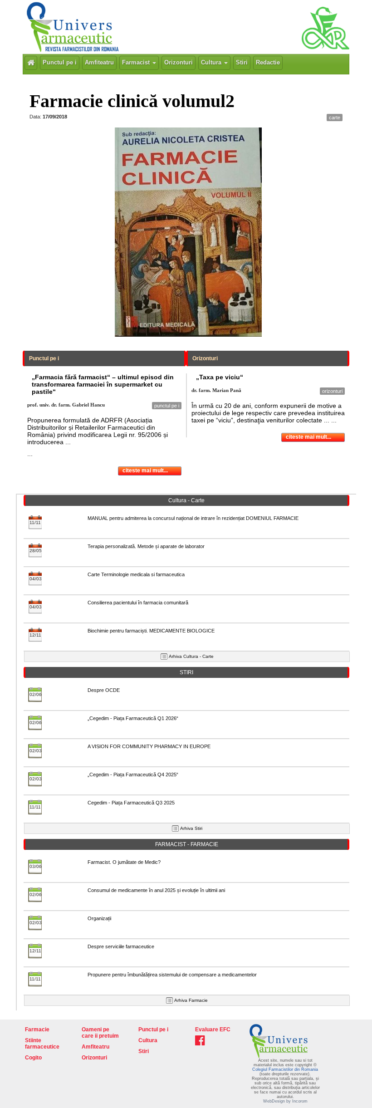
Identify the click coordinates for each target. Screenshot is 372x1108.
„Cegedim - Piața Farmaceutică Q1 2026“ (133, 718)
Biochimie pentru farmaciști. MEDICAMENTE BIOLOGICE (151, 630)
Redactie (268, 62)
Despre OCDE (104, 690)
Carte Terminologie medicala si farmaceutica (136, 574)
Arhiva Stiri (191, 828)
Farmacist (137, 62)
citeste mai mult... (145, 470)
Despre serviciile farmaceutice (121, 946)
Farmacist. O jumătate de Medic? (124, 862)
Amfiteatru (99, 62)
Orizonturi (178, 62)
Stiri (242, 62)
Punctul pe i (60, 62)
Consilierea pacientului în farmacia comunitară (138, 602)
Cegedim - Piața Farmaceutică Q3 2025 (131, 802)
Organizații (99, 918)
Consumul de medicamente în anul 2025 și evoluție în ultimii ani (156, 890)
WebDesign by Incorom (285, 1101)
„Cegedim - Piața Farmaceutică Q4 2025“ (133, 774)
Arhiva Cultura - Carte (191, 656)
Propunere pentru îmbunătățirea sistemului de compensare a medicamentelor (172, 974)
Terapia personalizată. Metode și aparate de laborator (146, 546)
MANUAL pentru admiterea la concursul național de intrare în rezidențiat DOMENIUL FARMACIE (193, 518)
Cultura (212, 62)
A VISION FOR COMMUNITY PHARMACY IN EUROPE (149, 746)
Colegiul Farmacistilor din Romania (285, 1069)
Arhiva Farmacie (191, 1000)
